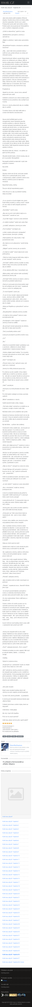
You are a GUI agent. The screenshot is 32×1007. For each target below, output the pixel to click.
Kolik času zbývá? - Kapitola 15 (11, 874)
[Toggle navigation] (28, 2)
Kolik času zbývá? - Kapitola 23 (11, 905)
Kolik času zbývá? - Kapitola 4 (10, 833)
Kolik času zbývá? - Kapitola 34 (11, 947)
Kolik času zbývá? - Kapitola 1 (10, 821)
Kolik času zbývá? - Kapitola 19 (11, 890)
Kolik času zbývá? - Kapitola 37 (11, 958)
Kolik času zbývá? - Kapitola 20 (11, 893)
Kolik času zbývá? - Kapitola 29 (11, 928)
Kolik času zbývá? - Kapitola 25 (11, 912)
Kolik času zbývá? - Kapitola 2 (10, 825)
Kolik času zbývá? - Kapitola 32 (11, 939)
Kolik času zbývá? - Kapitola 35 (11, 950)
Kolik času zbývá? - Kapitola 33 (11, 943)
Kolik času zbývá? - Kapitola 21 (11, 897)
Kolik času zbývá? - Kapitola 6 (10, 840)
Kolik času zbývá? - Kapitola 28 (11, 924)
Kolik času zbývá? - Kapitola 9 (10, 852)
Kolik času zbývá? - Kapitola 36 (11, 954)
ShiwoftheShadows (8, 11)
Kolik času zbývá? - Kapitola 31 (11, 935)
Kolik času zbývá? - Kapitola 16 (11, 878)
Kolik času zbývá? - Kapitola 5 (10, 836)
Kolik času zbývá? (7, 816)
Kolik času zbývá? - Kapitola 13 (11, 867)
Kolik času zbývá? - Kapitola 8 (10, 848)
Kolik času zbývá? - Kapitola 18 (11, 886)
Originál (17, 13)
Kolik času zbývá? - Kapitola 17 (11, 882)
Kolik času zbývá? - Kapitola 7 (10, 844)
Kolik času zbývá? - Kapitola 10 (11, 855)
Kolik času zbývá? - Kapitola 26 (11, 916)
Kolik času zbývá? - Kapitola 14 (11, 871)
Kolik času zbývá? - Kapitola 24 (11, 909)
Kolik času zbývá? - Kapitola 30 (11, 931)
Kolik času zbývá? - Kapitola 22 (11, 901)
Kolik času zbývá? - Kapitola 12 (11, 863)
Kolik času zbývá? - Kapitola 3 (10, 829)
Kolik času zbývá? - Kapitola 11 (11, 859)
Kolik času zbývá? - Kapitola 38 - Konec (13, 962)
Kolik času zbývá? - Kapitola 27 (11, 920)
